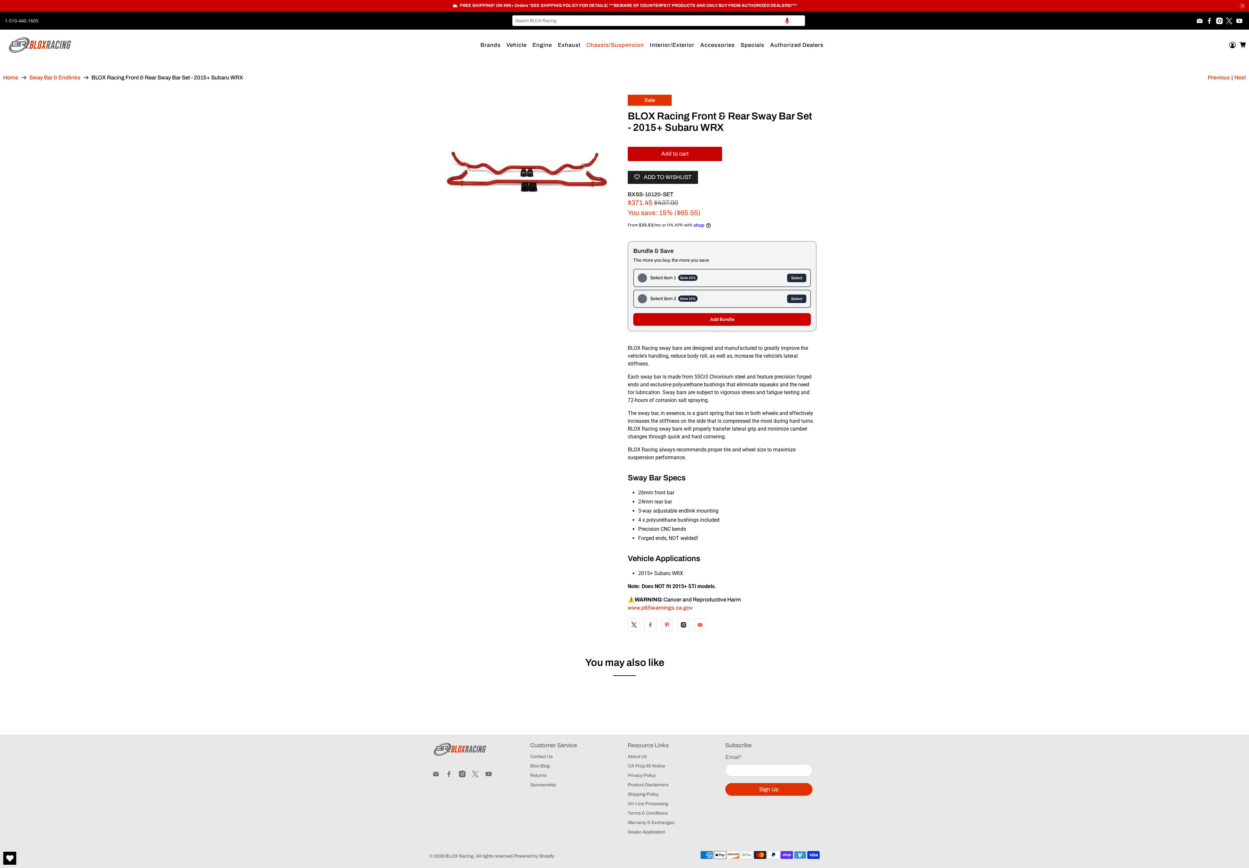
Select (796, 278)
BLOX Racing (459, 856)
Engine (542, 45)
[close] (1242, 6)
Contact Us (541, 756)
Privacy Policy (642, 775)
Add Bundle (722, 319)
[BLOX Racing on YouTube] (1239, 21)
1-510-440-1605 (21, 21)
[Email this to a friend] (700, 625)
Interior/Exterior (672, 45)
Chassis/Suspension (615, 45)
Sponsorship (543, 784)
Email (733, 757)
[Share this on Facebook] (650, 625)
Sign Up (769, 789)
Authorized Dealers (797, 45)
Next (1240, 78)
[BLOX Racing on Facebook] (1209, 21)
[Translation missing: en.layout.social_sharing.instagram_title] (683, 625)
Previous (1219, 78)
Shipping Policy (643, 794)
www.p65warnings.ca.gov (660, 608)
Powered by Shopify (534, 856)
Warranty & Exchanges (651, 822)
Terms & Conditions (648, 813)
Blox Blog (540, 766)
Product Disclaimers (648, 784)
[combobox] (658, 20)
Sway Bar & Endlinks (54, 77)
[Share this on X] (634, 625)
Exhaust (569, 45)
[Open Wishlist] (9, 858)
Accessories (717, 45)
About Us (637, 756)
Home (10, 77)
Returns (538, 775)
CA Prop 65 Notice (646, 766)
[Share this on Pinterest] (667, 625)
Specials (752, 45)
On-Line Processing (648, 803)
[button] (787, 20)
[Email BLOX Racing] (1199, 21)
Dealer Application (646, 832)
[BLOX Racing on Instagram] (1219, 21)
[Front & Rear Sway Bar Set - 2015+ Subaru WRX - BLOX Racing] (527, 176)
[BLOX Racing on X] (1229, 21)
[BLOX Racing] (40, 45)
